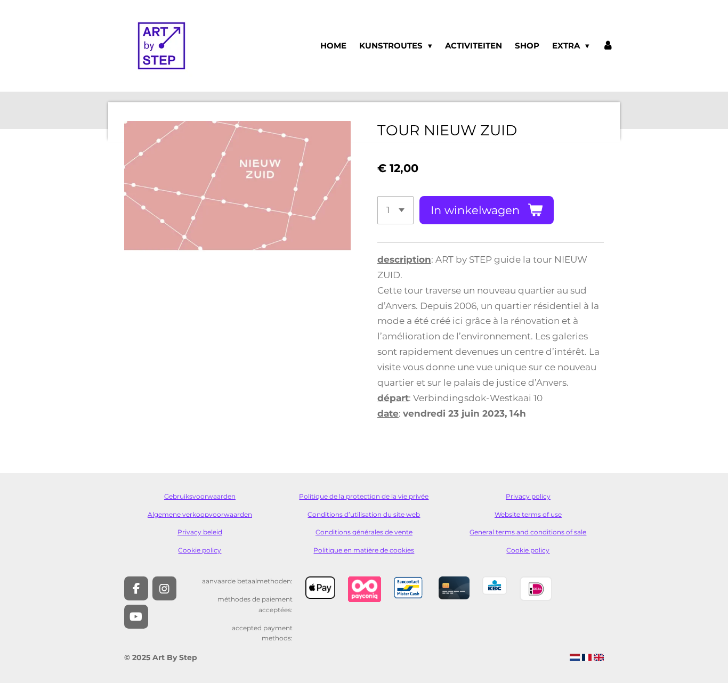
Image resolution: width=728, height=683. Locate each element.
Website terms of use (528, 514)
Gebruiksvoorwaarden (200, 496)
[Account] (608, 46)
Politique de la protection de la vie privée (363, 496)
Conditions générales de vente (364, 532)
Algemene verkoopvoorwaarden (200, 514)
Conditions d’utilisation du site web (364, 514)
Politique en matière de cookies (363, 550)
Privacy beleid (199, 532)
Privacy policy (528, 496)
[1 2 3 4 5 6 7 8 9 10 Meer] (395, 210)
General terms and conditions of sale (528, 532)
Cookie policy (199, 550)
